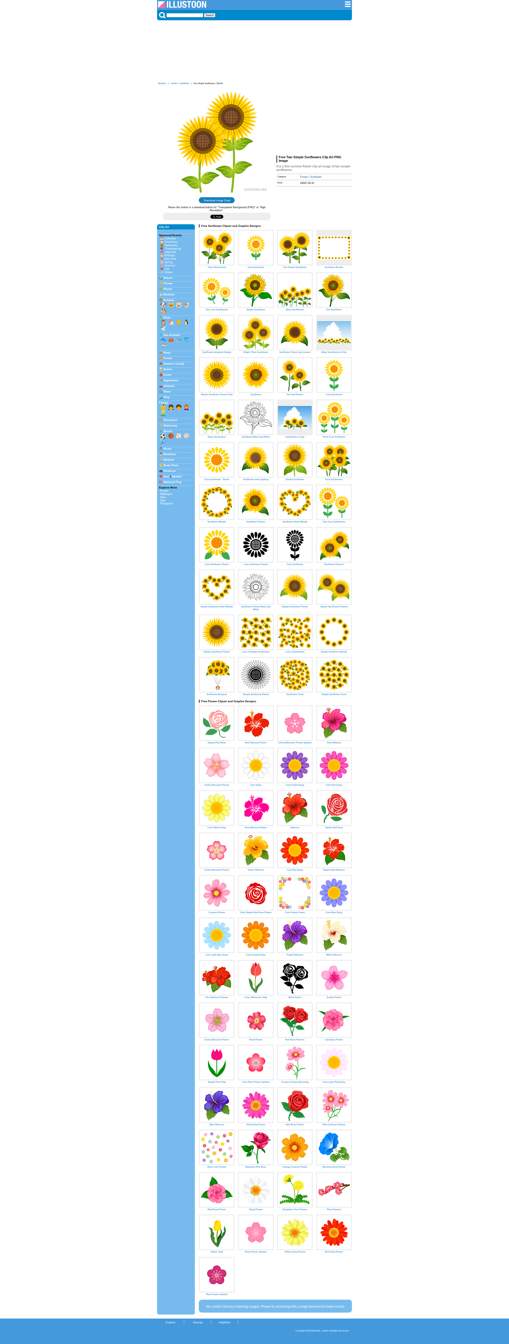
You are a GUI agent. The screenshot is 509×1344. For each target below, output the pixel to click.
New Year (170, 258)
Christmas (170, 241)
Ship (166, 397)
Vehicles (169, 385)
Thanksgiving (172, 248)
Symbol (177, 476)
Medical (168, 459)
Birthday (169, 255)
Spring (168, 262)
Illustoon (162, 83)
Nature (167, 277)
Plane (167, 391)
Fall (166, 268)
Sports (167, 431)
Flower (174, 83)
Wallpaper (166, 493)
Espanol (170, 1322)
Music (167, 448)
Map (163, 497)
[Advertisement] (254, 52)
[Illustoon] (182, 7)
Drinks (167, 369)
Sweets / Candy (173, 363)
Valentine (170, 251)
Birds (167, 317)
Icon (166, 476)
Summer (169, 265)
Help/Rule (224, 1322)
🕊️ (163, 328)
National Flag (172, 482)
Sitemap (197, 1322)
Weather (169, 294)
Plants (167, 288)
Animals (168, 300)
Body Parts (170, 465)
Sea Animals (171, 335)
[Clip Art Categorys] (348, 6)
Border (164, 490)
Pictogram (166, 503)
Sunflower (184, 83)
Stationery (170, 425)
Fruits (167, 374)
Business (169, 454)
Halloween (171, 245)
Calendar (170, 238)
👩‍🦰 (186, 407)
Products (169, 470)
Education (170, 419)
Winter (168, 272)
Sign (163, 500)
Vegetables (170, 380)
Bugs (167, 352)
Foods (167, 358)
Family (163, 402)
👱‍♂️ (163, 413)
